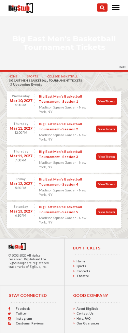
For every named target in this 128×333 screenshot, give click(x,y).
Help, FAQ (83, 318)
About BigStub (87, 308)
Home (13, 76)
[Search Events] (102, 7)
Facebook (23, 308)
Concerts (83, 271)
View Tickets (106, 101)
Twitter (21, 313)
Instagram (24, 318)
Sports (32, 76)
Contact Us (85, 313)
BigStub (29, 259)
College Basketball (62, 76)
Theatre (82, 276)
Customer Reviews (30, 323)
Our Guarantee (87, 323)
